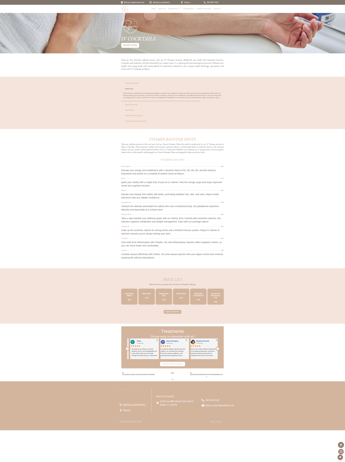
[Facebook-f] (341, 445)
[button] (120, 296)
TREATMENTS (173, 9)
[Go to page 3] (172, 360)
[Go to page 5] (175, 360)
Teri (166, 341)
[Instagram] (341, 451)
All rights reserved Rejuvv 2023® (130, 422)
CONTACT (217, 9)
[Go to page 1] (169, 360)
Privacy (212, 422)
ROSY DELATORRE (201, 341)
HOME (153, 9)
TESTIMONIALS (188, 9)
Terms (219, 422)
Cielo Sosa (138, 341)
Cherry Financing (203, 9)
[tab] (172, 83)
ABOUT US (162, 9)
